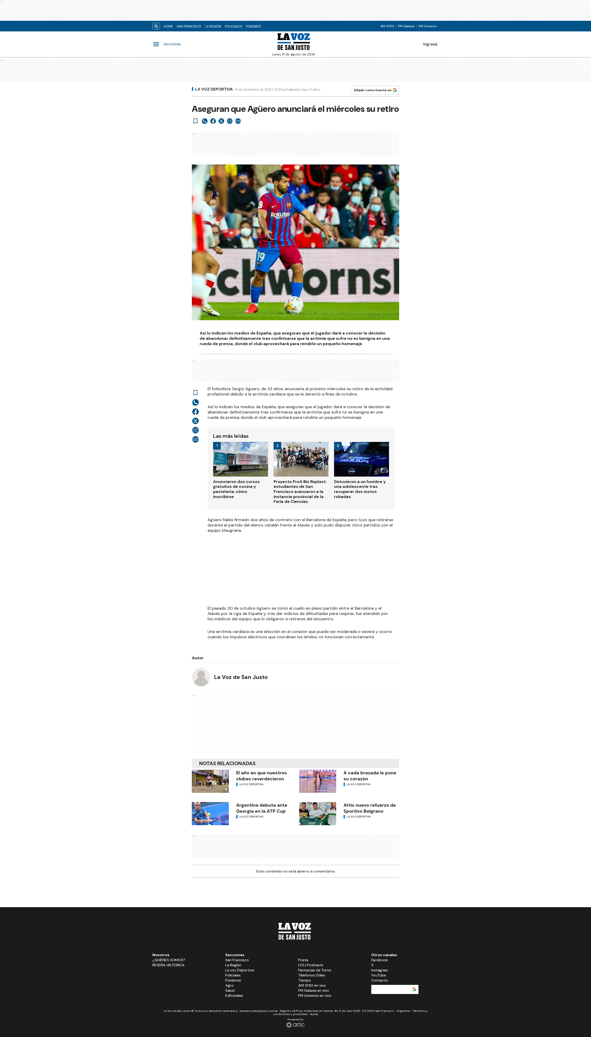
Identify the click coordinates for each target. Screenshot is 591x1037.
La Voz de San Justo (241, 677)
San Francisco (189, 26)
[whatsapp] (205, 121)
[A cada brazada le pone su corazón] (317, 781)
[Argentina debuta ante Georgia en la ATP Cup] (210, 813)
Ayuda (314, 1014)
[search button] (156, 26)
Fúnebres (253, 26)
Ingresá (430, 44)
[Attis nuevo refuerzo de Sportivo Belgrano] (317, 813)
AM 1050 (387, 26)
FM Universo (428, 26)
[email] (229, 121)
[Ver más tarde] (195, 121)
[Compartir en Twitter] (221, 121)
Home (168, 26)
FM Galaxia (406, 26)
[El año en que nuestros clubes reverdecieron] (210, 781)
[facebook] (213, 121)
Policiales (233, 26)
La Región (213, 26)
